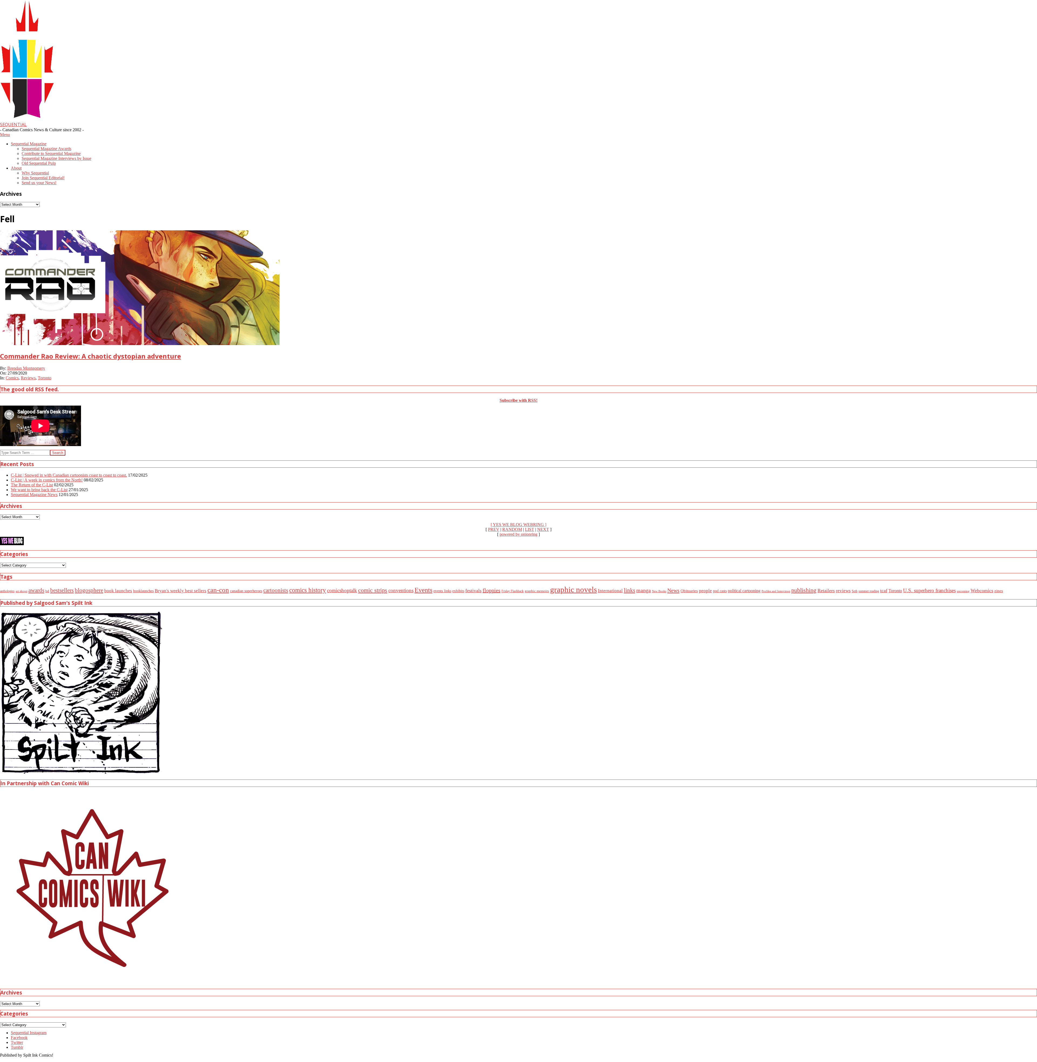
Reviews (28, 378)
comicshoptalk (342, 590)
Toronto (44, 378)
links (629, 590)
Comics (12, 378)
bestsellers (62, 590)
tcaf (883, 590)
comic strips (372, 590)
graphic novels (573, 589)
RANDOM (512, 529)
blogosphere (89, 590)
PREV (493, 529)
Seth (854, 591)
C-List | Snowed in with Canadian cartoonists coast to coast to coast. (69, 475)
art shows (21, 591)
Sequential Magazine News (34, 494)
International (610, 590)
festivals (473, 590)
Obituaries (689, 591)
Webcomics (982, 590)
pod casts (720, 591)
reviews (843, 590)
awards (36, 590)
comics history (307, 590)
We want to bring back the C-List (39, 489)
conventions (400, 590)
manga (643, 590)
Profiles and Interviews (776, 591)
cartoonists (275, 590)
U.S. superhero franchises (929, 590)
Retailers (826, 590)
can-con (218, 590)
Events (423, 590)
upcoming (963, 591)
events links (442, 591)
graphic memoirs (537, 591)
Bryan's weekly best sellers (180, 590)
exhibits (458, 591)
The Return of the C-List (32, 485)
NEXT (543, 529)
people (705, 590)
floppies (491, 590)
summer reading (868, 591)
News (673, 590)
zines (998, 591)
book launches (118, 590)
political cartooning (744, 590)
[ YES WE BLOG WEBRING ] (518, 524)
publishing (803, 590)
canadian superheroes (246, 591)
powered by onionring (518, 534)
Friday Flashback (512, 591)
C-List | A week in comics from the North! (47, 480)
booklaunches (143, 591)
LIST (529, 529)
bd (47, 591)
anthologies (7, 591)
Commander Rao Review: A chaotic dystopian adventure (90, 356)
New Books (659, 591)
